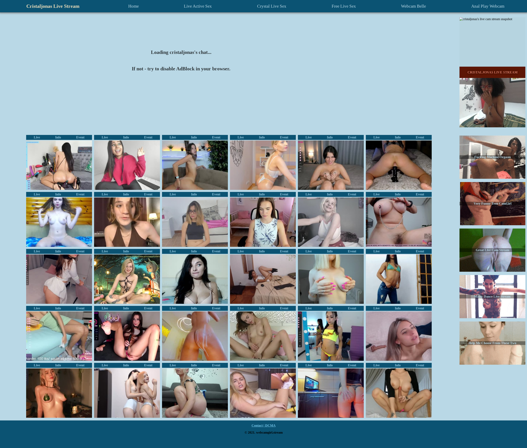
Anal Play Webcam (487, 6)
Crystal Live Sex (271, 6)
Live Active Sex (198, 6)
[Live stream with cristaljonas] (59, 222)
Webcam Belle (413, 6)
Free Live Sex (344, 6)
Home (133, 6)
